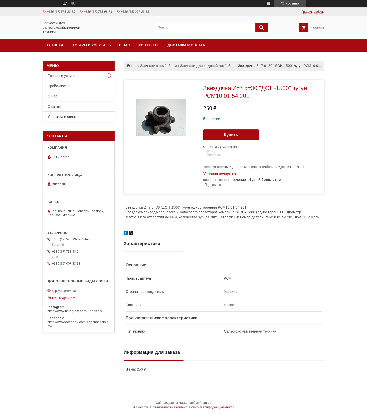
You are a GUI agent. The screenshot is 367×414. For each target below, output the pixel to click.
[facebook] (126, 233)
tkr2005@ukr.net (63, 298)
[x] (131, 233)
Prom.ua (205, 403)
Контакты (148, 45)
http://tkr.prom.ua (64, 291)
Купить (231, 135)
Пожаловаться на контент (168, 407)
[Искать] (261, 27)
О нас (124, 45)
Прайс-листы (58, 86)
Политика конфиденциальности (211, 407)
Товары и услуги (88, 45)
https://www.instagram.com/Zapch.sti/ (74, 311)
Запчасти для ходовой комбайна (207, 66)
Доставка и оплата (186, 45)
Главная (55, 45)
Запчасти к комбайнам (158, 66)
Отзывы (54, 106)
